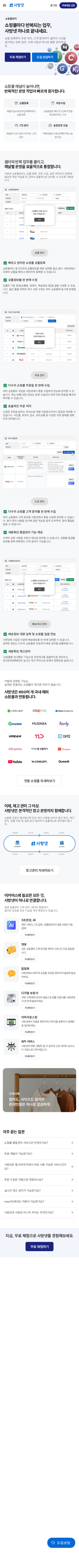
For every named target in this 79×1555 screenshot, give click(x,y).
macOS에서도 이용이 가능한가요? (24, 1201)
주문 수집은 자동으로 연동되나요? (23, 1179)
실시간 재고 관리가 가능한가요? (22, 1190)
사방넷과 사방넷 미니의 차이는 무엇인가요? (29, 1212)
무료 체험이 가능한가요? (18, 1153)
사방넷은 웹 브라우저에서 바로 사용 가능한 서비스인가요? (35, 1166)
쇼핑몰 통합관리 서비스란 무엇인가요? (26, 1143)
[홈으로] (17, 5)
